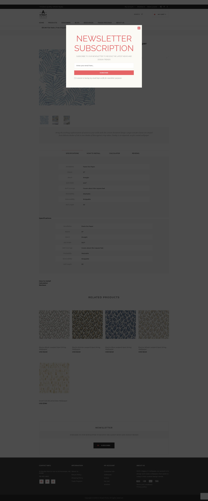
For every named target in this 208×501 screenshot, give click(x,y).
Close (139, 28)
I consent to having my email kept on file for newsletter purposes (99, 78)
